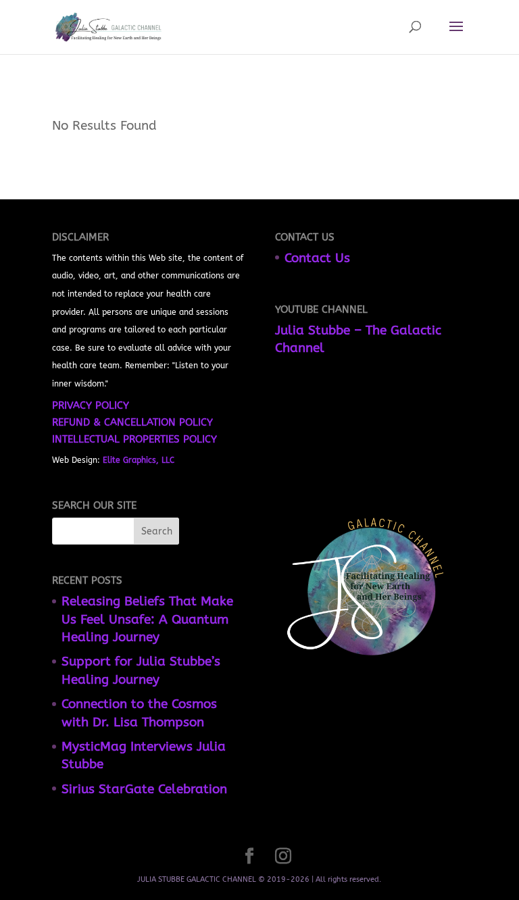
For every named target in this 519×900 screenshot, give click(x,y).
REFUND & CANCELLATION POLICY (132, 422)
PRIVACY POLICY (90, 405)
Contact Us (317, 258)
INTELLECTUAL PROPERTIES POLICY (134, 439)
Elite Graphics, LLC (138, 460)
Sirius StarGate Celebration (144, 789)
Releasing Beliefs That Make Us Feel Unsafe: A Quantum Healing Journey (147, 619)
